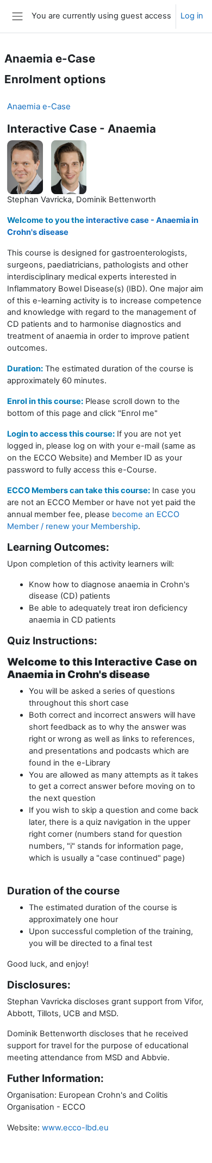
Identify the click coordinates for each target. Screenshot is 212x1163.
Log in (191, 16)
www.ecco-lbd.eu (75, 1128)
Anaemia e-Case (39, 106)
